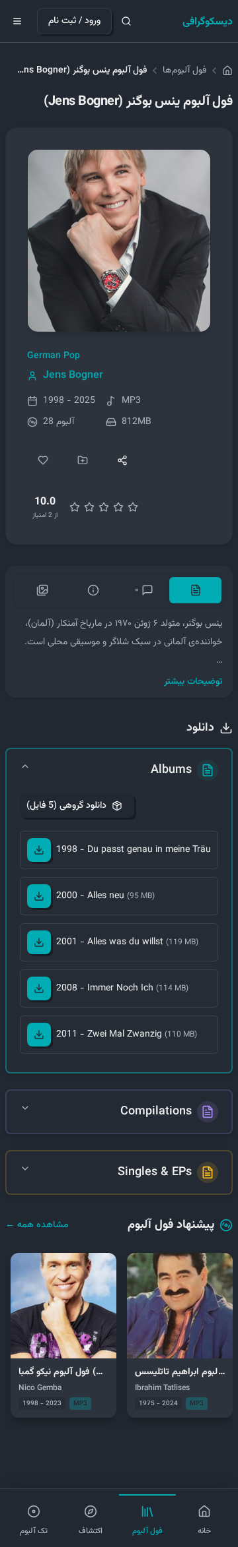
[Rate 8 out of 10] (118, 507)
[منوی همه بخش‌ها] (17, 21)
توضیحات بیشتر (193, 681)
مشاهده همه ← (37, 1225)
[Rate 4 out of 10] (89, 507)
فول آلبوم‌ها (184, 70)
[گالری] (42, 590)
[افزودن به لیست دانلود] (83, 460)
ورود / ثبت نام (74, 21)
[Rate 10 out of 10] (132, 507)
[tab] (195, 590)
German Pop (53, 356)
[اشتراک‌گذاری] (122, 460)
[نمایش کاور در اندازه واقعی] (119, 240)
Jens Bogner (73, 376)
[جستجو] (126, 21)
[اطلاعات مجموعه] (92, 590)
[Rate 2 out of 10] (74, 507)
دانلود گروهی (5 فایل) (66, 806)
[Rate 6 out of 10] (103, 507)
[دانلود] (39, 850)
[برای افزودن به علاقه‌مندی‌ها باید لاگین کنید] (43, 460)
